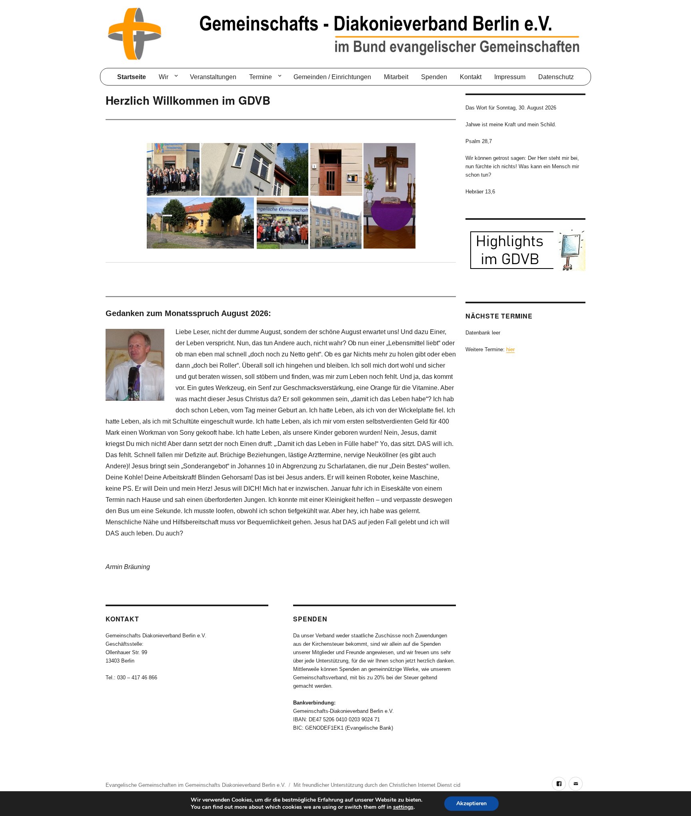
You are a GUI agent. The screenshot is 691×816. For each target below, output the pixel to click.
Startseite (131, 77)
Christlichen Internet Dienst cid (424, 785)
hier (510, 349)
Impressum (509, 77)
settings (403, 807)
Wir (163, 77)
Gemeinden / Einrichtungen (332, 77)
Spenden (434, 77)
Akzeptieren (471, 803)
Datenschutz (556, 77)
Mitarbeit (396, 77)
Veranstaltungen (213, 77)
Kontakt (470, 77)
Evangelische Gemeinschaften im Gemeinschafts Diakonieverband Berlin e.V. (196, 785)
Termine (260, 77)
